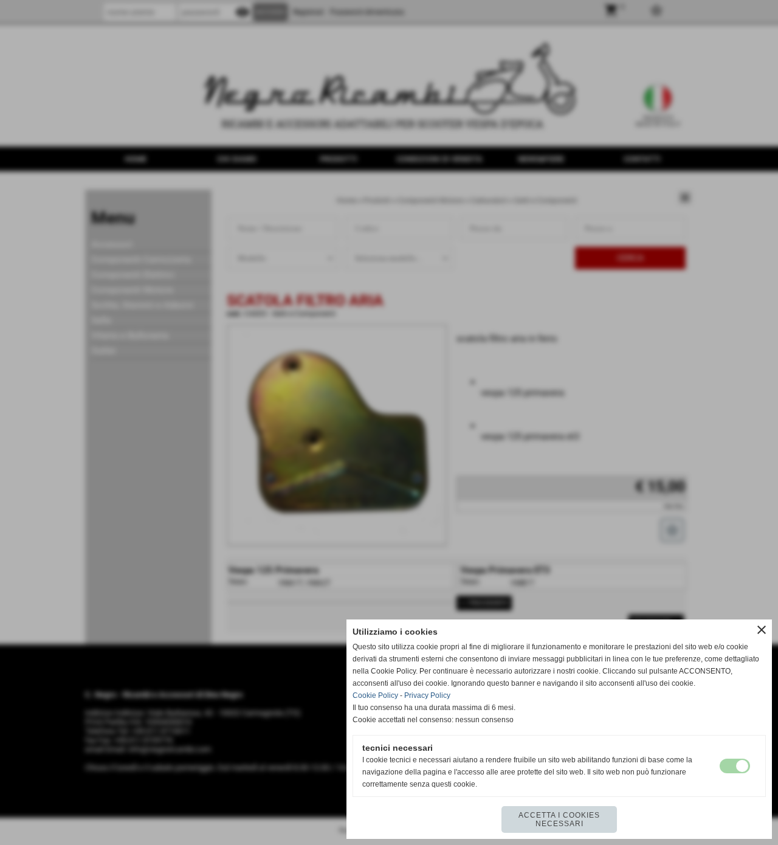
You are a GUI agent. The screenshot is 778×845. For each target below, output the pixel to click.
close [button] (761, 630)
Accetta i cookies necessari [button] (559, 819)
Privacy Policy (427, 695)
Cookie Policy (375, 695)
